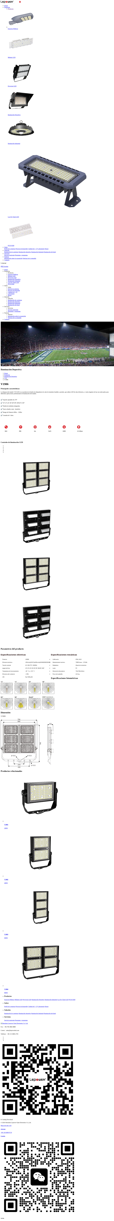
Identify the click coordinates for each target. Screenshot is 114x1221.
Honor (46, 249)
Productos (7, 7)
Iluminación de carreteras (11, 252)
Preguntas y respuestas (21, 255)
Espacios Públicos (13, 29)
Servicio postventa (9, 255)
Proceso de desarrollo (22, 249)
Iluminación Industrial (14, 143)
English (6, 266)
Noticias (6, 257)
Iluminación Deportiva (14, 115)
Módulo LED (11, 57)
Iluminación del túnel (50, 252)
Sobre (6, 247)
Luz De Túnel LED (13, 217)
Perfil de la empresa (9, 249)
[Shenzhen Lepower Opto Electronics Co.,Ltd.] (14, 2)
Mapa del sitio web (6, 1125)
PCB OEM (11, 245)
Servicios (6, 253)
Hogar (6, 5)
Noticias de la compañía (29, 258)
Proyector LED (12, 86)
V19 (5, 378)
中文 (2, 266)
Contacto (6, 260)
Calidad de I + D (32, 249)
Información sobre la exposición (13, 258)
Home (6, 269)
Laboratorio (41, 249)
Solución (6, 250)
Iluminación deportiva (25, 252)
